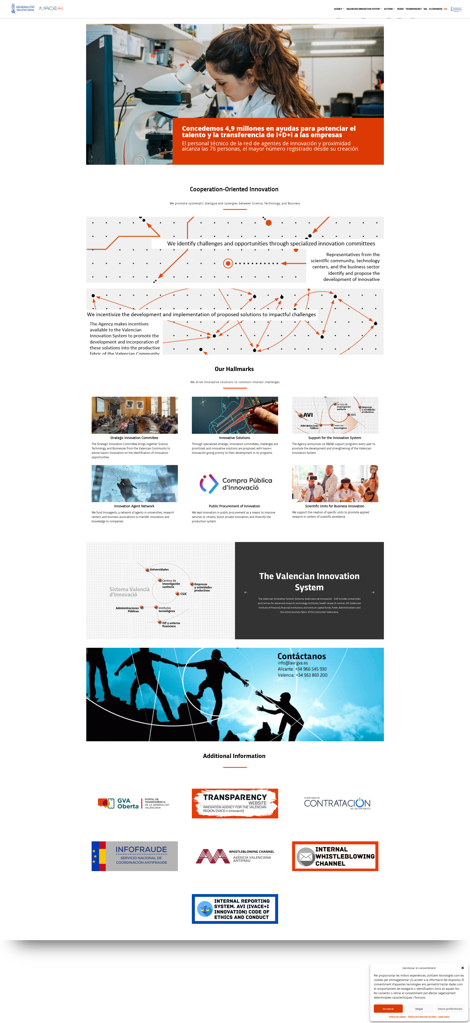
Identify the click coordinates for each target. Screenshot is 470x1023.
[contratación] (335, 803)
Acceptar (388, 1009)
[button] (462, 968)
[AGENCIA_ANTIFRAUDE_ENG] (235, 856)
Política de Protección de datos (422, 1016)
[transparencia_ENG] (235, 803)
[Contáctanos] (235, 694)
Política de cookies (397, 1016)
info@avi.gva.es (160, 962)
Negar (419, 1009)
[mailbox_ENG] (335, 856)
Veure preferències (450, 1009)
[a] (135, 803)
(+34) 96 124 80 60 (162, 993)
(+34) (162, 977)
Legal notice (443, 1016)
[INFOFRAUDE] (135, 856)
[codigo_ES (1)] (235, 908)
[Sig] (373, 592)
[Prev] (245, 592)
